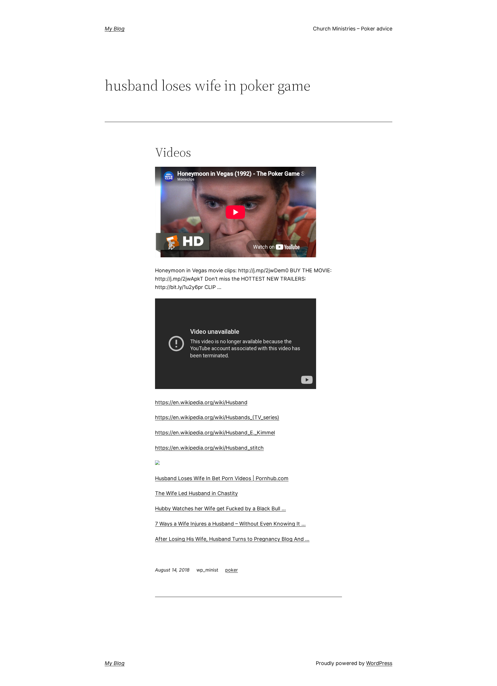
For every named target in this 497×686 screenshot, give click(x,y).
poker (231, 570)
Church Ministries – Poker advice (352, 29)
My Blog (115, 29)
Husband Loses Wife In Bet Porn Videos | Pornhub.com (221, 478)
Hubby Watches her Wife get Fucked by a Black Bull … (220, 508)
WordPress (379, 663)
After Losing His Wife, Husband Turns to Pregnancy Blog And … (232, 539)
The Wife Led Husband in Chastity (196, 493)
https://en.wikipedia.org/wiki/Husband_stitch (209, 448)
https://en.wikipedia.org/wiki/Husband (201, 402)
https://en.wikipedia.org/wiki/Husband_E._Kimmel (215, 433)
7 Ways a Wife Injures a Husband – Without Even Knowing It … (230, 524)
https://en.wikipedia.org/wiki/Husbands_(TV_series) (217, 417)
